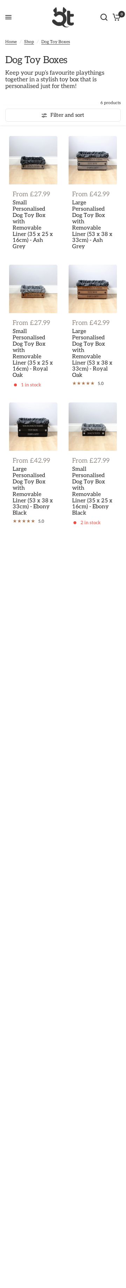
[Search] (104, 17)
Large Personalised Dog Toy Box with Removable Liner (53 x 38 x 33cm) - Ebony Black (33, 491)
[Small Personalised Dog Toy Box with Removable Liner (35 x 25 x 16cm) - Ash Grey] (33, 160)
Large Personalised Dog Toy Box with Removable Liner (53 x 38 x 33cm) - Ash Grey (92, 225)
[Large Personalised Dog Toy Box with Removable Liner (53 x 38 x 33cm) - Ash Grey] (93, 160)
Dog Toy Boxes (55, 42)
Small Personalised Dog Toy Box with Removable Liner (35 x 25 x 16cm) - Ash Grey (33, 225)
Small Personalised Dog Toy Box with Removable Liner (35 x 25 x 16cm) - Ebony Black (92, 491)
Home (11, 42)
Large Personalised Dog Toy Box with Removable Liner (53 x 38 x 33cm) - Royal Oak (92, 353)
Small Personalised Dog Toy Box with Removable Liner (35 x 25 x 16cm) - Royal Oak (33, 353)
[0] (115, 17)
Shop (29, 42)
